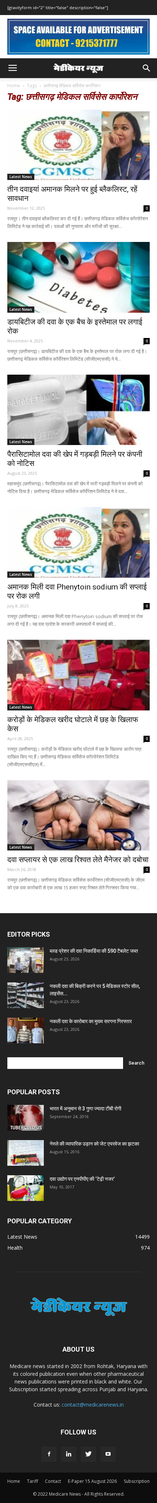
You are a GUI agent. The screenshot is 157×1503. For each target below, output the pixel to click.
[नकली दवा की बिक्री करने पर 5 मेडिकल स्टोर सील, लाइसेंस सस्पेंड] (25, 995)
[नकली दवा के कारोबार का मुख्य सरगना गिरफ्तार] (25, 1030)
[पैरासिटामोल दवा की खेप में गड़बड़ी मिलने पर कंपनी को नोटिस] (78, 410)
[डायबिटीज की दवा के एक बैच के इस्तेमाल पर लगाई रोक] (78, 277)
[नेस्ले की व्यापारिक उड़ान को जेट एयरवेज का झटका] (25, 1153)
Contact (53, 1481)
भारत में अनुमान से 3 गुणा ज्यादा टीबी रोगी (85, 1108)
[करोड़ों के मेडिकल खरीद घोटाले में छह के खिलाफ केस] (78, 675)
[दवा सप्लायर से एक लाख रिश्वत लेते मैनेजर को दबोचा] (78, 815)
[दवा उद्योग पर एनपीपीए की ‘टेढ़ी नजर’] (25, 1188)
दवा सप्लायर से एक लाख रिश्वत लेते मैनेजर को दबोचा (78, 859)
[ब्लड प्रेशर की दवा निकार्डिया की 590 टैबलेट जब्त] (25, 960)
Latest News (20, 176)
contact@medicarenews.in (93, 1404)
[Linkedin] (68, 1454)
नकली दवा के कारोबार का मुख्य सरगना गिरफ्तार (91, 1021)
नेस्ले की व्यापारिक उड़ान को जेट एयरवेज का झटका (94, 1144)
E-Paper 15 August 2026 (92, 1481)
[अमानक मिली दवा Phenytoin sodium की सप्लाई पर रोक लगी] (78, 542)
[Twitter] (88, 1454)
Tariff (32, 1481)
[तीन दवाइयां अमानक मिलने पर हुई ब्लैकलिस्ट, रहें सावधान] (78, 145)
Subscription (137, 1481)
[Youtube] (108, 1454)
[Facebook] (49, 1454)
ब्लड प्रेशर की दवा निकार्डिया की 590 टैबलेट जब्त (94, 951)
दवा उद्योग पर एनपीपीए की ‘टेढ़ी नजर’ (82, 1179)
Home (13, 85)
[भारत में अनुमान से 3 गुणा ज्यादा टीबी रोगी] (25, 1118)
